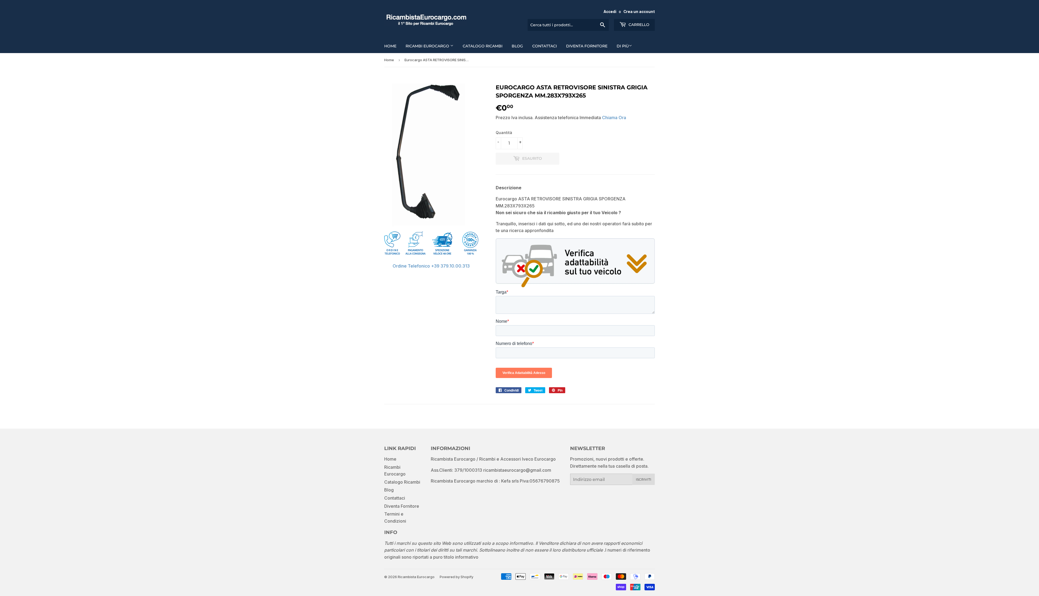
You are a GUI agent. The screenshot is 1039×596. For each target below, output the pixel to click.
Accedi (610, 11)
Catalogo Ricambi (482, 46)
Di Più (623, 46)
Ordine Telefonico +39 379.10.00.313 (431, 266)
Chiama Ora (614, 117)
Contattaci (544, 46)
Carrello (638, 24)
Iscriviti (643, 479)
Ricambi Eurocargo (428, 46)
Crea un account (639, 11)
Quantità (504, 132)
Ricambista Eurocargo (416, 577)
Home (390, 46)
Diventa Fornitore (586, 46)
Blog (517, 46)
